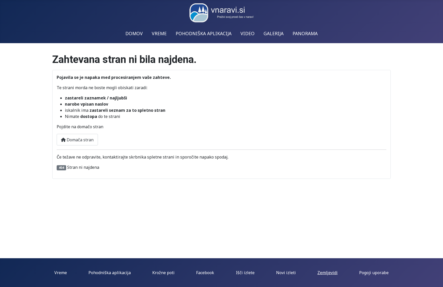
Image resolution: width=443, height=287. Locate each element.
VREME (159, 33)
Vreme (60, 272)
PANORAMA (305, 33)
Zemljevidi (327, 272)
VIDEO (247, 33)
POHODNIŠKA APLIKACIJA (203, 33)
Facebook (205, 272)
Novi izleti (286, 272)
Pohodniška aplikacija (109, 272)
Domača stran (80, 140)
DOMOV (134, 33)
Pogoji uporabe (374, 272)
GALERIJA (274, 33)
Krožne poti (163, 272)
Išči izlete (245, 272)
